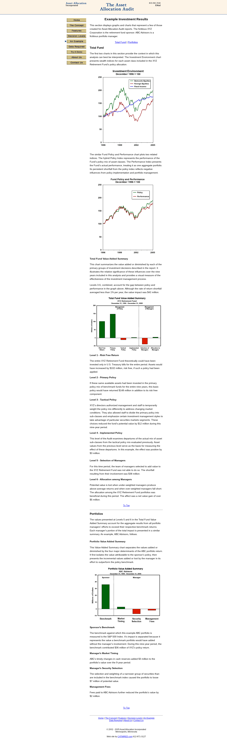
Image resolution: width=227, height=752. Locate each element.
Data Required (115, 720)
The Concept (111, 718)
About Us (128, 720)
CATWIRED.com (125, 736)
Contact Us (139, 720)
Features (122, 718)
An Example (149, 718)
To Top (126, 505)
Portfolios (133, 42)
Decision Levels (135, 718)
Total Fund (120, 42)
